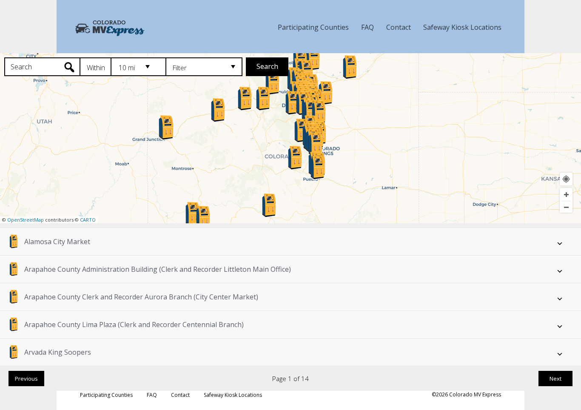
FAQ (367, 27)
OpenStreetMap (25, 219)
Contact (398, 27)
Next (555, 378)
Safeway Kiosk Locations (462, 27)
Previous (26, 378)
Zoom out (566, 207)
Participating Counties (313, 27)
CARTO (88, 219)
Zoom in (566, 194)
